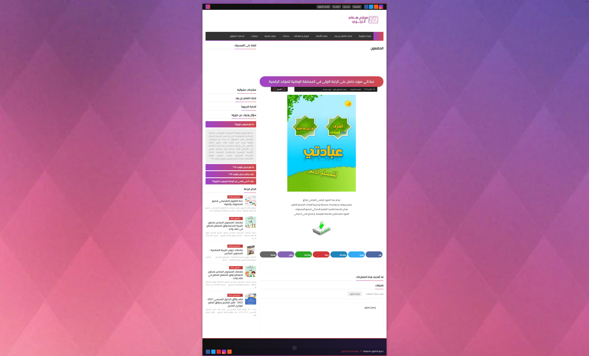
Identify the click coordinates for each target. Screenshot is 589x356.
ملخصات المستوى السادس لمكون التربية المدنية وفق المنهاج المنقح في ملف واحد (224, 225)
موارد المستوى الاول (339, 89)
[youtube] (219, 352)
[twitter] (371, 7)
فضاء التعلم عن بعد (343, 36)
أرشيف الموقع (323, 6)
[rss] (376, 7)
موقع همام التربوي (350, 351)
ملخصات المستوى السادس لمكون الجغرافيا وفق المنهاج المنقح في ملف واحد (225, 274)
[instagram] (381, 7)
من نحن (346, 6)
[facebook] (366, 7)
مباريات (254, 36)
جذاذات (286, 36)
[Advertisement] (261, 20)
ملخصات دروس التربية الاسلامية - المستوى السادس (226, 252)
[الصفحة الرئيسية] (378, 36)
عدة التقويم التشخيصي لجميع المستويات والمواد (227, 202)
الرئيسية (357, 6)
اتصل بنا (336, 6)
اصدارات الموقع (237, 36)
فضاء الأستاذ (321, 36)
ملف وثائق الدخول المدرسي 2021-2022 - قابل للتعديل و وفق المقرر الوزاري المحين (225, 302)
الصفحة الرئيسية (355, 89)
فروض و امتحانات (301, 36)
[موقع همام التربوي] (361, 21)
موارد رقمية (270, 36)
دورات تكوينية (365, 36)
